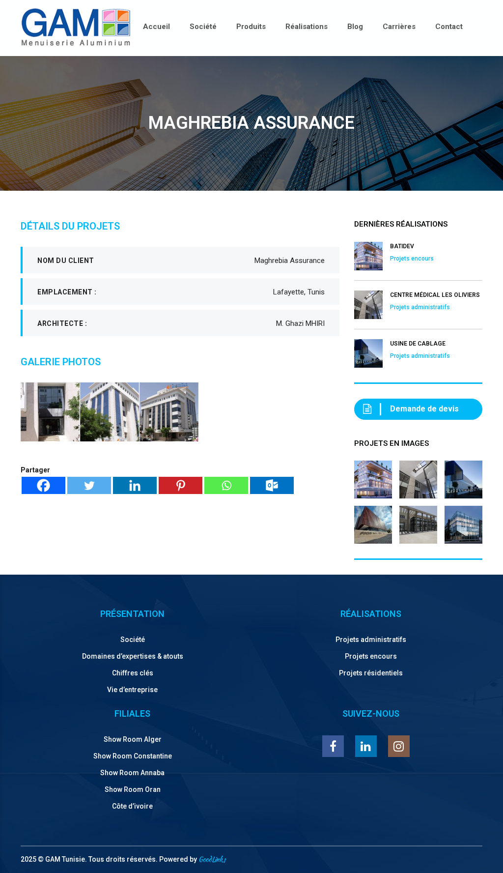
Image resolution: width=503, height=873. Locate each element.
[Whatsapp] (226, 485)
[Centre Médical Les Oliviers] (418, 475)
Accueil (156, 26)
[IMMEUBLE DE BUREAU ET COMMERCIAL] (418, 521)
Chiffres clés (132, 673)
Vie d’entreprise (132, 690)
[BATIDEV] (373, 475)
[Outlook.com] (272, 485)
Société (203, 26)
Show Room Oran (133, 789)
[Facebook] (43, 485)
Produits (251, 26)
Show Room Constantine (132, 756)
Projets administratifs (370, 639)
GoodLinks (211, 859)
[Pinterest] (180, 485)
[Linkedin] (135, 485)
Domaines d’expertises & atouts (132, 656)
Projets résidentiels (371, 673)
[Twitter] (89, 485)
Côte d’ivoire (132, 806)
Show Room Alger (133, 739)
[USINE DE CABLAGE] (463, 475)
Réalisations (306, 26)
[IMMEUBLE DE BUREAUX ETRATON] (463, 521)
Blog (355, 26)
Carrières (399, 26)
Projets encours (371, 656)
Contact (449, 26)
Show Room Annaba (132, 773)
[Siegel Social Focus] (373, 521)
